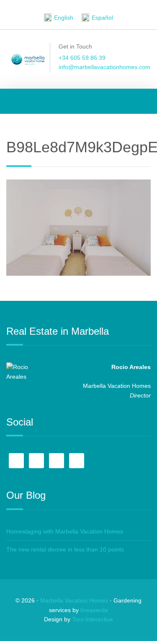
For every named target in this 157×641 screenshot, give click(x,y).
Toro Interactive (92, 619)
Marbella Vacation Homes (74, 600)
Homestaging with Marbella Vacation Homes (64, 531)
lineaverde (94, 610)
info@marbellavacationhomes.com (104, 67)
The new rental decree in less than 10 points (65, 549)
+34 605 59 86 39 (82, 57)
